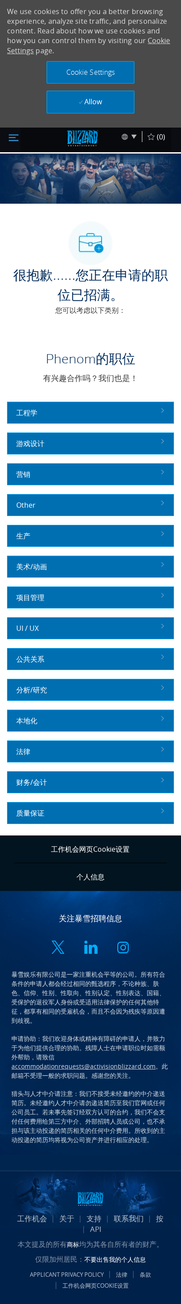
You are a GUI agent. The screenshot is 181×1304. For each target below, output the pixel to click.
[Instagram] (123, 949)
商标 (73, 1244)
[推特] (58, 949)
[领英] (90, 949)
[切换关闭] (13, 136)
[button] (90, 72)
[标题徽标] (82, 138)
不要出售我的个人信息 (115, 1259)
